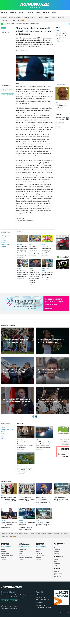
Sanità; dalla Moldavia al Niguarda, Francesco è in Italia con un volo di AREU (26, 499)
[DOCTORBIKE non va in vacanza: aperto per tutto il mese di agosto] (62, 488)
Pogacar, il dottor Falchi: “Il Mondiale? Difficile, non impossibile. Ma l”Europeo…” (62, 106)
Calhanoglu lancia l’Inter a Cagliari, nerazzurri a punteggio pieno (21, 23)
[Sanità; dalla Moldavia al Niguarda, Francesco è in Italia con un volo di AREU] (27, 488)
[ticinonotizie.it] (35, 4)
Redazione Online (6, 30)
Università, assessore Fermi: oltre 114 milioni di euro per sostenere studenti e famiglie (9, 499)
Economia (38, 496)
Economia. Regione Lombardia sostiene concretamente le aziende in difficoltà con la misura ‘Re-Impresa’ (43, 501)
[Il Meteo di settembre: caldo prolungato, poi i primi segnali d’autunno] (47, 238)
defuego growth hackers (61, 612)
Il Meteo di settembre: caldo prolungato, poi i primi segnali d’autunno (46, 250)
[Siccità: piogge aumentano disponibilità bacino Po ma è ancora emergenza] (25, 458)
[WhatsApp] (43, 225)
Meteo (43, 244)
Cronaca (58, 30)
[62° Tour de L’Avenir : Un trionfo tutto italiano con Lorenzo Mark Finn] (35, 238)
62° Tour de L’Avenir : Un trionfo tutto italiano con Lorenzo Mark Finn (34, 250)
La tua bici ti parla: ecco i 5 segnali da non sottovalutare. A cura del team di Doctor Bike (44, 524)
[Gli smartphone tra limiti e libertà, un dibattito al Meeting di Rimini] (47, 263)
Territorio (3, 28)
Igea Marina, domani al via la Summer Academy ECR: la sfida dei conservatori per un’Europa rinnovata (34, 276)
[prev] (66, 24)
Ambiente (20, 440)
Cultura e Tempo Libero (46, 269)
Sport (56, 102)
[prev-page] (56, 127)
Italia (58, 27)
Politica (19, 268)
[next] (68, 24)
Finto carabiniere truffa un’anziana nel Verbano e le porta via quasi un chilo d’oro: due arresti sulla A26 (62, 35)
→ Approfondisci (60, 40)
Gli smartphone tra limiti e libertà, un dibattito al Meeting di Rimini (47, 275)
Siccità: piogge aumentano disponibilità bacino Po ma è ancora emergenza (25, 470)
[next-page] (59, 127)
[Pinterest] (39, 225)
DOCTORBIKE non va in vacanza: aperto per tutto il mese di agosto (61, 499)
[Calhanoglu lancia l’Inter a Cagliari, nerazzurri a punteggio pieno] (67, 118)
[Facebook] (31, 225)
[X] (35, 225)
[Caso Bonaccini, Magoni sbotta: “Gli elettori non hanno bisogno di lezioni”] (22, 263)
